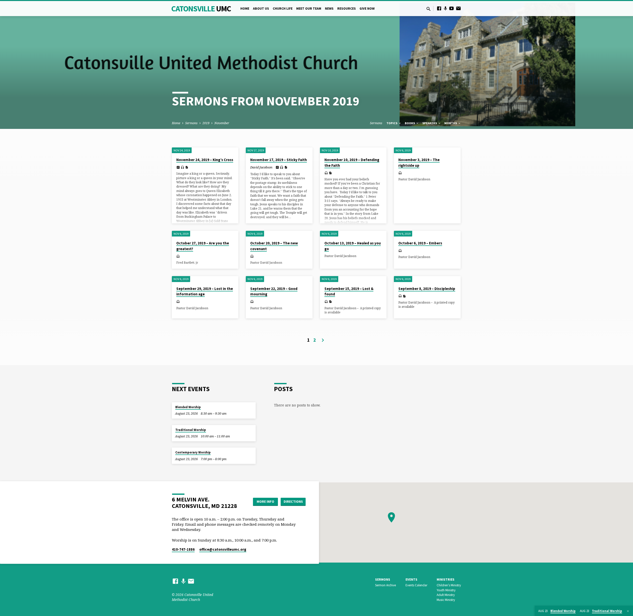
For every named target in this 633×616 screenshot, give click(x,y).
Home (244, 8)
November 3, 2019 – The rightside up (419, 162)
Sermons (191, 123)
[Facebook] (439, 8)
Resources (346, 8)
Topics (392, 123)
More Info (265, 501)
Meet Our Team (308, 8)
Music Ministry (446, 600)
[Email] (458, 8)
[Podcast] (445, 8)
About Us (261, 8)
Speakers (430, 123)
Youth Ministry (446, 590)
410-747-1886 (183, 549)
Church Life (283, 8)
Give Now (367, 8)
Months (451, 123)
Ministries (445, 579)
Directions (293, 501)
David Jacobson (261, 167)
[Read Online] (178, 167)
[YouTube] (451, 8)
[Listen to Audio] (182, 167)
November (221, 123)
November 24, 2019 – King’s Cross (204, 159)
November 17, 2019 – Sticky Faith (278, 159)
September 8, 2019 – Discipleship (426, 288)
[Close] (628, 611)
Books (410, 123)
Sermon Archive (385, 585)
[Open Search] (428, 8)
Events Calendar (416, 585)
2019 (206, 123)
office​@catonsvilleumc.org (222, 549)
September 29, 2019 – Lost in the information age (204, 291)
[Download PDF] (186, 167)
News (329, 8)
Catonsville (201, 9)
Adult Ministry (446, 595)
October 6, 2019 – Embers (420, 243)
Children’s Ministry (449, 585)
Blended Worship (188, 407)
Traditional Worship (190, 430)
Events (411, 579)
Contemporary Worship (193, 452)
